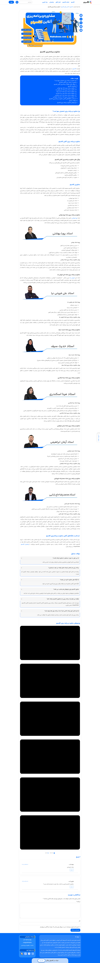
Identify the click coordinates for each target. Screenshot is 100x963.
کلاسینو (72, 2)
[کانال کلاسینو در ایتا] (25, 954)
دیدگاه (78, 901)
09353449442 (27, 943)
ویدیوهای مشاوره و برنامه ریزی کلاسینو (66, 102)
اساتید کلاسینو (66, 2)
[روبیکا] (22, 954)
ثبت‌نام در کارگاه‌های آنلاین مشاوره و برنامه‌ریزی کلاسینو (62, 99)
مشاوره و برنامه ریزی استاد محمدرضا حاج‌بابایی (63, 97)
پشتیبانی (51, 2)
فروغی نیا (72, 278)
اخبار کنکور (58, 2)
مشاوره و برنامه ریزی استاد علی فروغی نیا (65, 90)
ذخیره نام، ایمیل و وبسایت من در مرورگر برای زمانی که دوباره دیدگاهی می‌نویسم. (59, 927)
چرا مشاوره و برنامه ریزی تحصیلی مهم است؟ (65, 81)
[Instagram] (33, 954)
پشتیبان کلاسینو (25, 544)
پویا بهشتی (74, 218)
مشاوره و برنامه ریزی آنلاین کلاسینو (67, 82)
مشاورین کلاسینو (72, 86)
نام (79, 921)
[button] (81, 15)
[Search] (17, 2)
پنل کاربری (44, 2)
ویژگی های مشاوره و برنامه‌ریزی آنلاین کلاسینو (64, 84)
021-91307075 (27, 940)
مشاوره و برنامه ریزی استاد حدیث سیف (65, 91)
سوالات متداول (72, 101)
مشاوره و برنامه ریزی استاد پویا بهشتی (66, 88)
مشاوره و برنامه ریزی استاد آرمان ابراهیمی (64, 95)
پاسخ (72, 870)
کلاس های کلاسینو (65, 7)
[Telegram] (29, 954)
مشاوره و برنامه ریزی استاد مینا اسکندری (65, 93)
